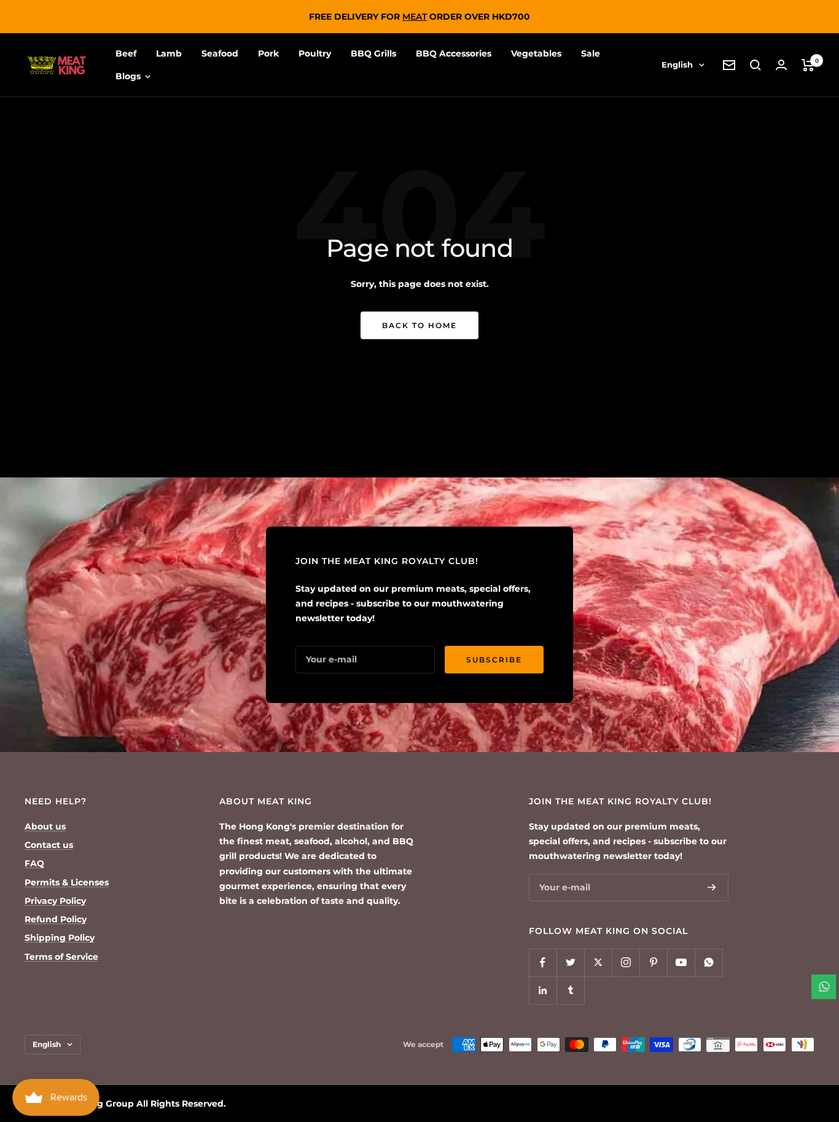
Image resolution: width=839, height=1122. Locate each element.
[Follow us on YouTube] (681, 962)
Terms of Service (61, 956)
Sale (590, 53)
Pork (268, 53)
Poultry (315, 53)
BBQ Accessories (453, 53)
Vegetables (536, 53)
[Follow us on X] (598, 962)
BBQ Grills (373, 53)
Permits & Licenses (67, 882)
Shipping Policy (60, 937)
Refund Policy (56, 919)
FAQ (34, 863)
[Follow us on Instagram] (625, 962)
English (677, 64)
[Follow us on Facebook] (542, 962)
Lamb (169, 53)
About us (45, 826)
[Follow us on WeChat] (708, 962)
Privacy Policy (55, 900)
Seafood (219, 53)
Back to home (419, 325)
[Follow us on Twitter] (570, 962)
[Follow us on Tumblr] (570, 990)
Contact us (49, 844)
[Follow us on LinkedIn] (542, 990)
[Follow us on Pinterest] (653, 962)
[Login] (781, 65)
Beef (125, 53)
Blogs (129, 76)
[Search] (755, 65)
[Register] (712, 887)
